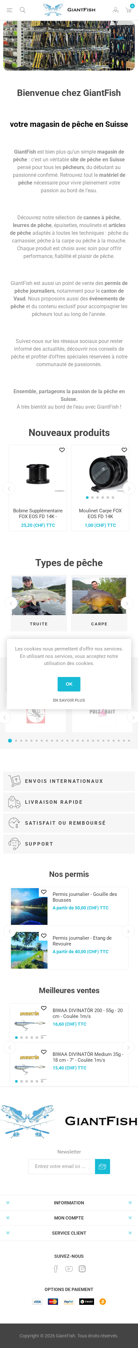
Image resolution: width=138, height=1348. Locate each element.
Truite (39, 624)
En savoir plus (69, 700)
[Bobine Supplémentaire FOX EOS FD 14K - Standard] (38, 474)
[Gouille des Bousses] (29, 906)
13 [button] (72, 741)
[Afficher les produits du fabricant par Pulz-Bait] (102, 712)
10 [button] (57, 741)
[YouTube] (69, 1269)
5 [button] (31, 741)
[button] (87, 497)
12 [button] (67, 741)
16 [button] (88, 741)
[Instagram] (82, 1269)
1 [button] (10, 741)
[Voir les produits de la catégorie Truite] (39, 595)
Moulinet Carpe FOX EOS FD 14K (100, 513)
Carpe (99, 624)
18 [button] (98, 741)
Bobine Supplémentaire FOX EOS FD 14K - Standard (38, 516)
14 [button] (78, 741)
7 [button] (42, 741)
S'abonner (102, 1166)
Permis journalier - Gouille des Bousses (85, 897)
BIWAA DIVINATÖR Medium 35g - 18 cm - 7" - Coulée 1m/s (88, 1057)
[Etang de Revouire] (29, 950)
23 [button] (124, 741)
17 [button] (93, 741)
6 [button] (37, 741)
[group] (100, 474)
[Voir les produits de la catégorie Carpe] (99, 595)
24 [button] (129, 741)
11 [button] (62, 741)
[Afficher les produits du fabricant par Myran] (35, 712)
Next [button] (129, 488)
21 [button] (114, 741)
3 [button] (21, 741)
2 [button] (16, 741)
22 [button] (119, 741)
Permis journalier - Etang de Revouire (82, 941)
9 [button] (52, 741)
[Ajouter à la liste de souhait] (62, 450)
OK (69, 684)
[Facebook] (56, 1269)
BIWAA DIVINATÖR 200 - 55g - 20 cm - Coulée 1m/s (88, 1013)
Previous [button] (9, 488)
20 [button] (108, 741)
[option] (69, 46)
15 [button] (83, 741)
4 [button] (26, 741)
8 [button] (47, 741)
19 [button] (103, 741)
